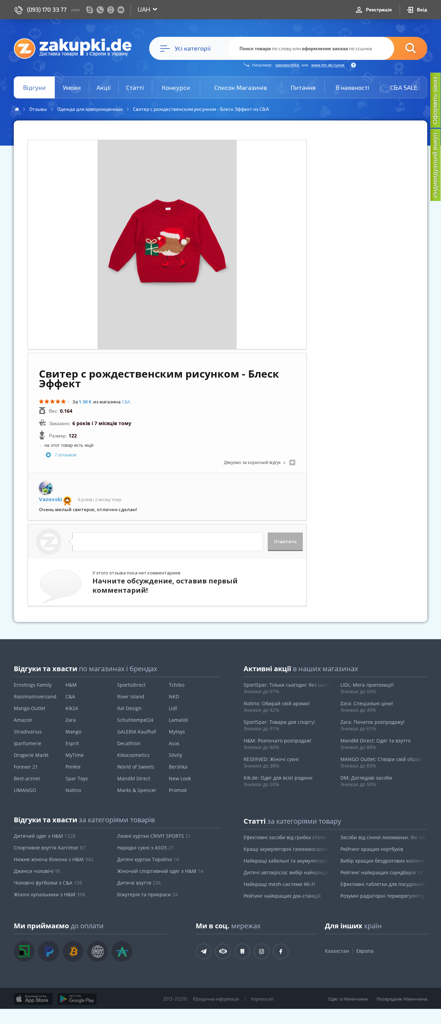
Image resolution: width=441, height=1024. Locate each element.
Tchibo (176, 685)
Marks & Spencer (136, 790)
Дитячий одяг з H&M (44, 836)
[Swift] (97, 951)
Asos (174, 743)
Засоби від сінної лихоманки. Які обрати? (384, 837)
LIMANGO (25, 790)
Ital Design (129, 708)
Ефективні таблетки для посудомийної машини (384, 884)
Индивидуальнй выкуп (435, 165)
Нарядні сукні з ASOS (145, 847)
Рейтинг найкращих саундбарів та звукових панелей (384, 872)
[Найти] (400, 48)
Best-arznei (27, 778)
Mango (73, 731)
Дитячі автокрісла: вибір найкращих (287, 872)
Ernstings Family (33, 685)
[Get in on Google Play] (77, 999)
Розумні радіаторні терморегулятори (384, 896)
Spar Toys (76, 778)
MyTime (74, 755)
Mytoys (177, 731)
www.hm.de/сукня (328, 65)
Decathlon (129, 743)
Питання (303, 87)
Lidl (173, 708)
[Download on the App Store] (33, 999)
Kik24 (71, 708)
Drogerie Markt (31, 755)
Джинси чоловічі (37, 871)
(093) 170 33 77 (46, 9)
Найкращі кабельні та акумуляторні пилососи (287, 860)
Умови (72, 87)
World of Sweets (135, 766)
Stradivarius (28, 731)
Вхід (421, 9)
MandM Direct (133, 778)
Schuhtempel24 (135, 720)
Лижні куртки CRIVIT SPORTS (154, 836)
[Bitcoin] (73, 951)
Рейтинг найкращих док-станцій (282, 896)
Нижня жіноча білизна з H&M (53, 859)
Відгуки (34, 87)
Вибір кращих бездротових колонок (382, 860)
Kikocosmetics (133, 755)
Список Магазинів (240, 87)
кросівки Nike (287, 65)
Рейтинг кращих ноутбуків (371, 849)
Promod (178, 790)
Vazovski (50, 499)
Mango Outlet (29, 708)
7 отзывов (65, 455)
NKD (174, 696)
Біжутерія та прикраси (147, 894)
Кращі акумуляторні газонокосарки (286, 849)
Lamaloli (178, 720)
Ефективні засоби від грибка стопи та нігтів (287, 837)
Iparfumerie (27, 743)
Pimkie (73, 766)
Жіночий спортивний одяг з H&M (160, 871)
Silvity (175, 755)
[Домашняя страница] (17, 109)
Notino (73, 790)
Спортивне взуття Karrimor (49, 847)
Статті (135, 87)
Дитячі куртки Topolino (148, 859)
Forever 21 (26, 766)
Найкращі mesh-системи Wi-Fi (279, 884)
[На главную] (76, 48)
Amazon (23, 720)
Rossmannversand (35, 696)
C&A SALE (403, 87)
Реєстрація (378, 9)
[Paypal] (48, 951)
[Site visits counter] (128, 1009)
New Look (180, 778)
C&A (126, 402)
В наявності (352, 87)
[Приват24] (24, 951)
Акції (103, 87)
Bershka (178, 766)
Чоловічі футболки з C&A (48, 882)
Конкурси (176, 87)
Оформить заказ (435, 100)
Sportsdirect (131, 685)
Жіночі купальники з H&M (49, 894)
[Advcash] (122, 951)
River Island (130, 696)
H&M (71, 685)
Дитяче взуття (139, 882)
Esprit (72, 743)
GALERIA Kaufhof (136, 731)
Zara (70, 720)
